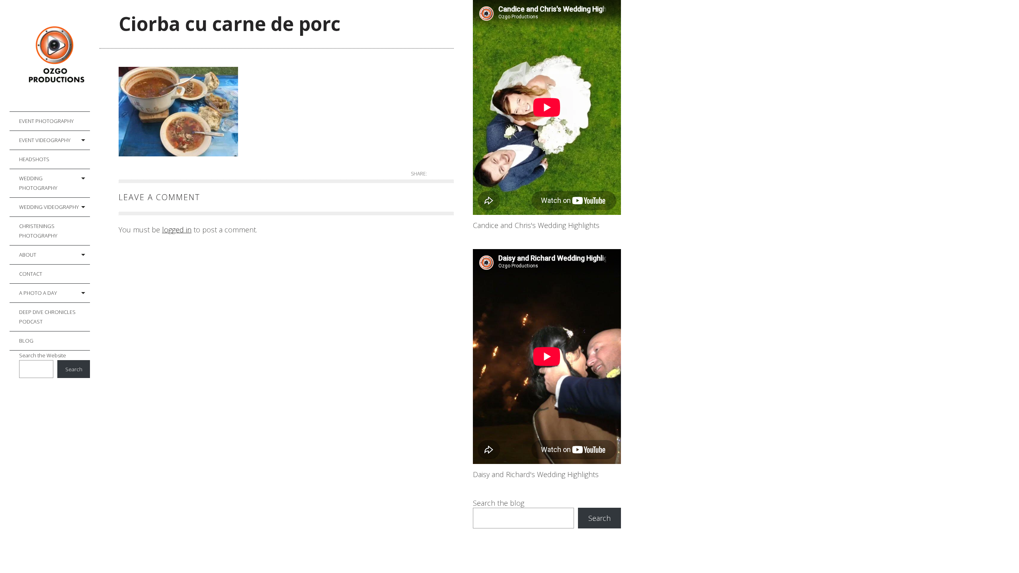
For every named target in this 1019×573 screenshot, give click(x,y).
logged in (176, 229)
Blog (26, 340)
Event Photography (46, 121)
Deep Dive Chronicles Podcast (47, 316)
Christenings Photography (38, 230)
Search (73, 369)
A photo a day (38, 292)
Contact (30, 273)
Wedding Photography (38, 183)
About (27, 254)
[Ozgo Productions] (54, 56)
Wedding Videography (49, 206)
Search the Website (42, 355)
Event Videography (44, 140)
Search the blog (498, 503)
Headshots (34, 159)
